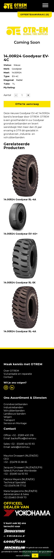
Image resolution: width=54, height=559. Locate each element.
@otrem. (28, 438)
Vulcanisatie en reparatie (18, 374)
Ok (35, 555)
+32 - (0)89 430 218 (23, 435)
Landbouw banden (15, 413)
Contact (8, 377)
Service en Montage (15, 423)
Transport (9, 420)
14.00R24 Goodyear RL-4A (20, 199)
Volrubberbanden (14, 410)
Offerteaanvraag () (34, 14)
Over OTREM (11, 370)
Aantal (7, 95)
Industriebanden (13, 407)
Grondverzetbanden (16, 404)
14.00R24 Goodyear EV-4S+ (20, 233)
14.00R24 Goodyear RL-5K (20, 282)
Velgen (8, 417)
